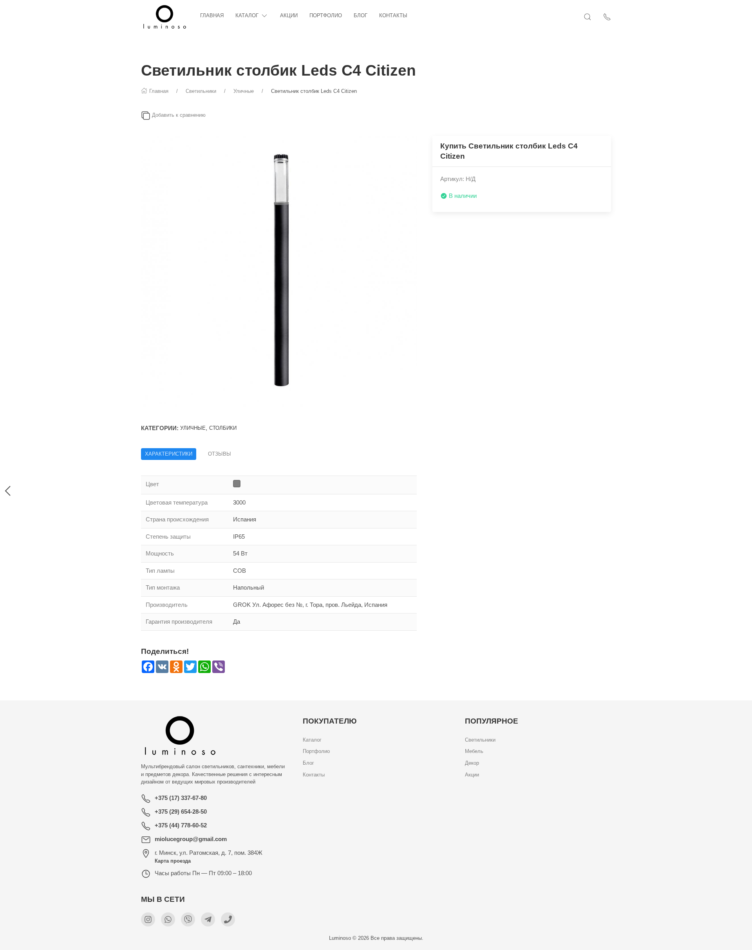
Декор (472, 763)
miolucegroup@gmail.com (191, 839)
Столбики (223, 428)
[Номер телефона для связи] (228, 919)
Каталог (246, 15)
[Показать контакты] (607, 17)
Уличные (193, 428)
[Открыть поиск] (587, 17)
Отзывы (219, 454)
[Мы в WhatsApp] (168, 919)
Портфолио (325, 15)
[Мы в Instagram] (148, 919)
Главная (212, 15)
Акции (289, 15)
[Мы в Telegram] (208, 919)
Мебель (474, 752)
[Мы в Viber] (188, 919)
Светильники (480, 740)
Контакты (393, 15)
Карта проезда (173, 861)
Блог (360, 15)
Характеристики (168, 454)
